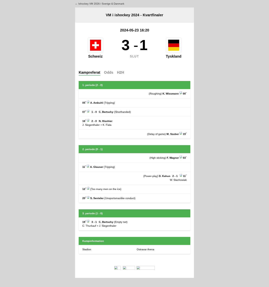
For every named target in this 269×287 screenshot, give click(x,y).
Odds (108, 72)
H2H (120, 72)
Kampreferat (89, 72)
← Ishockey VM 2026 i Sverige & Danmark (99, 3)
